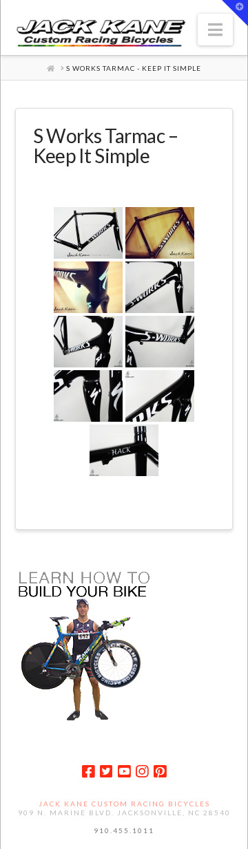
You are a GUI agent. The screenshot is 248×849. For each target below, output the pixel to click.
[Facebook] (88, 771)
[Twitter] (106, 771)
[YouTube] (124, 771)
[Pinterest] (160, 771)
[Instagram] (142, 771)
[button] (215, 29)
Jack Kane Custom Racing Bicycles (124, 803)
